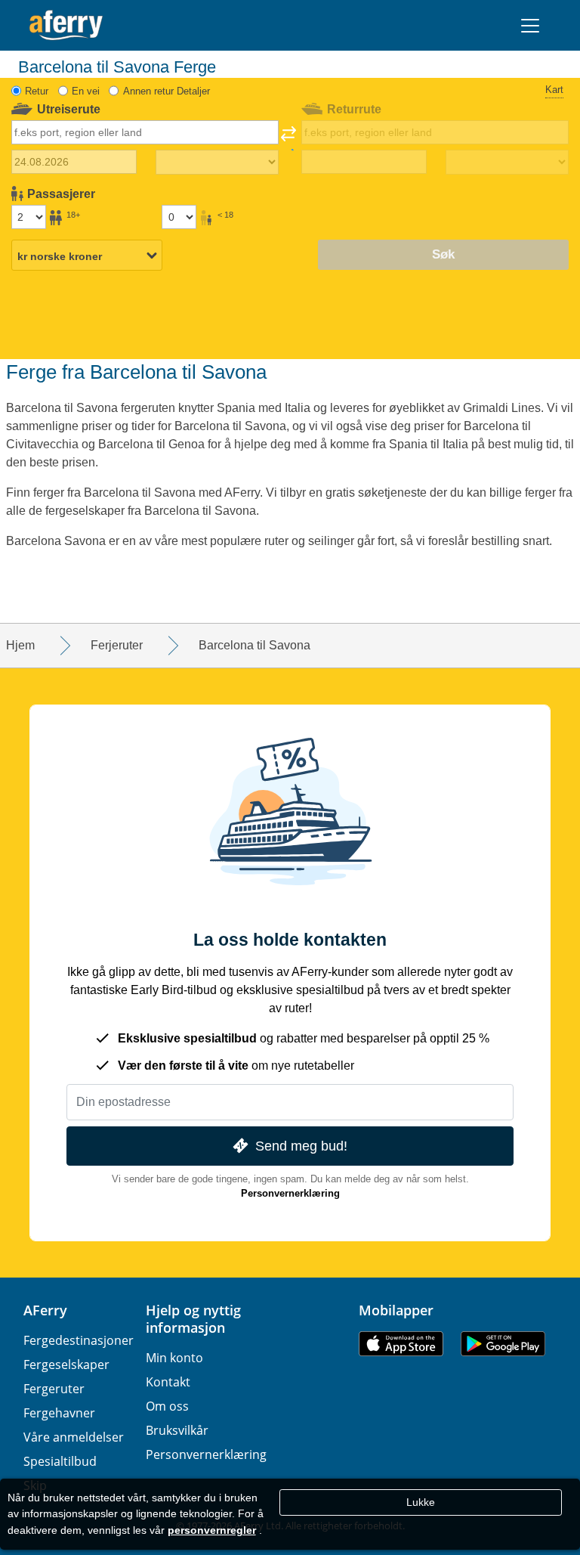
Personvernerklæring (290, 1193)
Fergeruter (54, 1388)
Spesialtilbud (60, 1461)
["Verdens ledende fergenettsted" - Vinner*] (66, 25)
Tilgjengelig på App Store (401, 1343)
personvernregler (212, 1530)
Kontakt (168, 1382)
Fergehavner (59, 1413)
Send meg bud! (301, 1146)
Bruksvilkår (177, 1430)
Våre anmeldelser (73, 1437)
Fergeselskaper (66, 1364)
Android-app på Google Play (503, 1343)
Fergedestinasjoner (78, 1340)
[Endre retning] (288, 138)
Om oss (167, 1406)
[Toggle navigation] (530, 26)
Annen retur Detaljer (166, 91)
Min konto (174, 1357)
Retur (36, 91)
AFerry (45, 1310)
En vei (86, 91)
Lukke (420, 1502)
